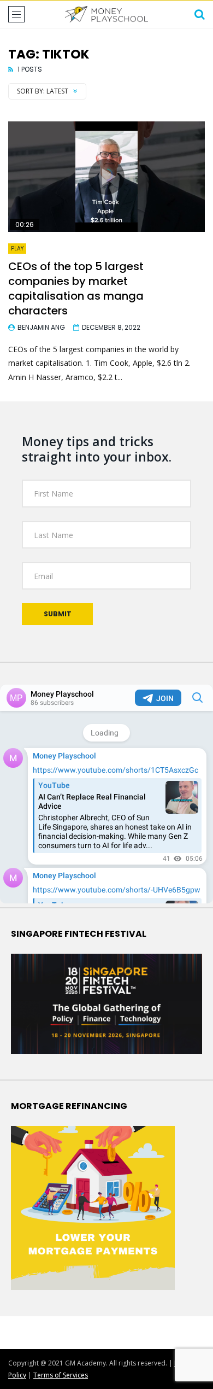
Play (17, 248)
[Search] (199, 14)
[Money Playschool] (106, 14)
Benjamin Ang (41, 327)
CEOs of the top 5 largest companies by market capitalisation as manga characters (76, 288)
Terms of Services (60, 1375)
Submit (58, 613)
